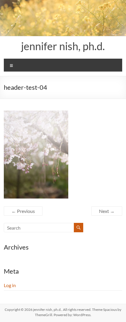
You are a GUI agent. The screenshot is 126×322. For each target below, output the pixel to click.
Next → (107, 211)
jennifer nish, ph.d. (63, 46)
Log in (10, 285)
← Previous (23, 211)
